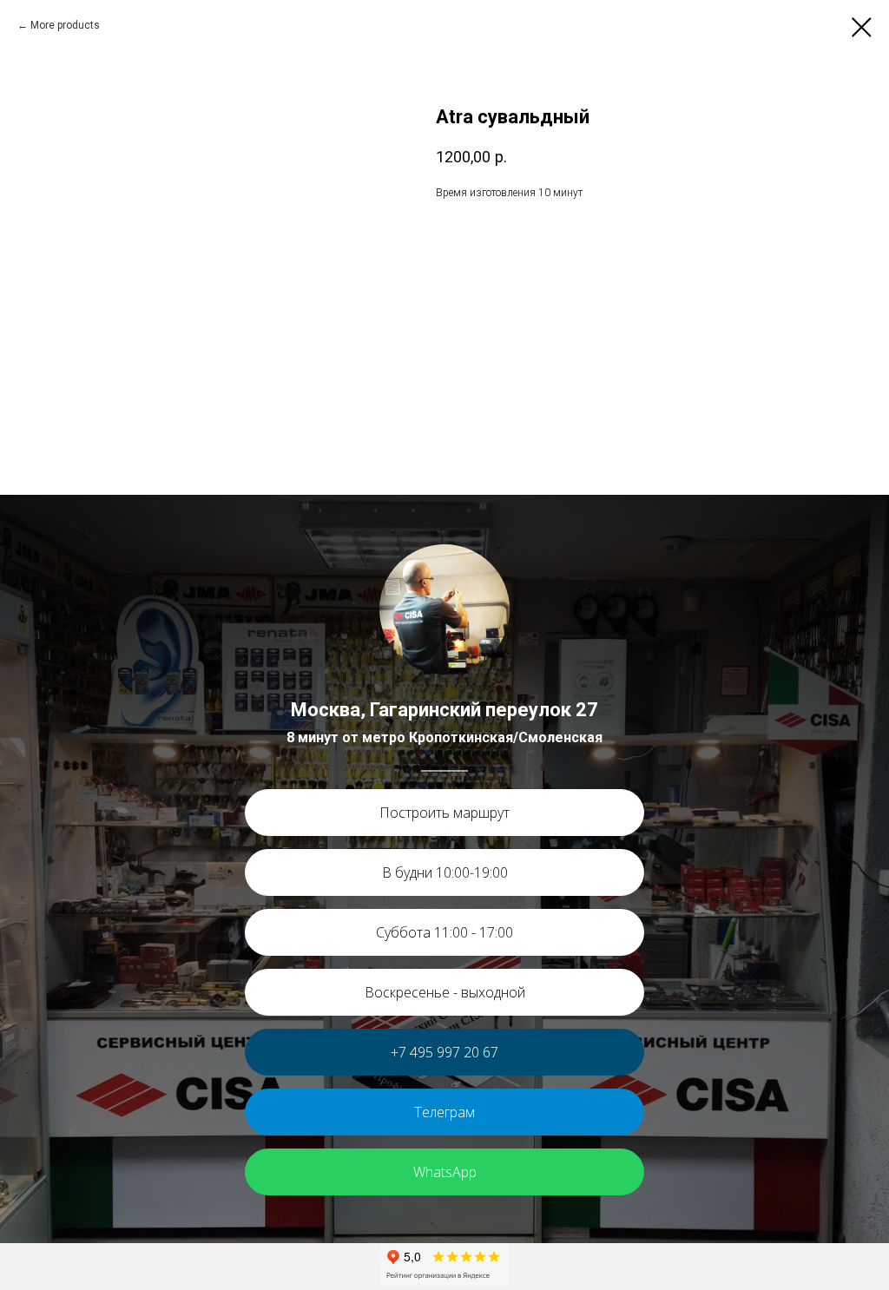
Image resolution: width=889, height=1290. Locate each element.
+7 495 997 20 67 (444, 1052)
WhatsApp (445, 1171)
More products (65, 25)
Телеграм (444, 1112)
